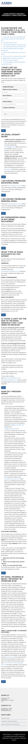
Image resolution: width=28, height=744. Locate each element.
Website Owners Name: (10, 89)
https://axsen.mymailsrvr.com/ (10, 271)
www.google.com (9, 147)
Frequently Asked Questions (9, 721)
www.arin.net (10, 657)
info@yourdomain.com (17, 425)
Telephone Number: (9, 107)
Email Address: (7, 95)
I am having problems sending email (14, 46)
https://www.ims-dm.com (12, 479)
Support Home (5, 718)
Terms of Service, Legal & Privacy (10, 724)
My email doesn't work (10, 42)
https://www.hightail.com (11, 378)
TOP (3, 130)
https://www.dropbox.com (9, 380)
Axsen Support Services (14, 14)
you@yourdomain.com (11, 428)
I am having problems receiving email (14, 44)
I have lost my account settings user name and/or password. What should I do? (13, 39)
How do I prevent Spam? (10, 60)
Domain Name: (7, 101)
